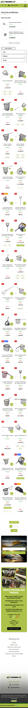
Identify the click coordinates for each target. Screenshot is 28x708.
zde (16, 698)
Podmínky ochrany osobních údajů (14, 654)
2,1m (10, 245)
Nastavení (14, 701)
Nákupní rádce (14, 645)
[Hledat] (2, 5)
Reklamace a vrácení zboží (14, 647)
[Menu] (25, 5)
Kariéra (14, 656)
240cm (18, 157)
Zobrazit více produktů (14, 42)
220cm (5, 94)
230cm (20, 448)
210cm (18, 446)
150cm (10, 91)
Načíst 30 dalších (14, 522)
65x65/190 (7, 157)
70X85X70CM (20, 308)
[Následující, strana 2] (14, 526)
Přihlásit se (14, 552)
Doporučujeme (8, 48)
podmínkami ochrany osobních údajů (14, 557)
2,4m (5, 245)
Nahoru (15, 530)
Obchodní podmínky (14, 651)
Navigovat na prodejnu (14, 628)
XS (4, 511)
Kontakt (14, 642)
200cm (5, 91)
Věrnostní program (14, 649)
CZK (25, 2)
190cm (23, 124)
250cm (10, 94)
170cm (23, 155)
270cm (18, 278)
